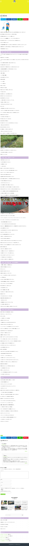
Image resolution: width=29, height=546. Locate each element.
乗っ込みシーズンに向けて (4, 534)
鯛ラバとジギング (3, 537)
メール (2, 482)
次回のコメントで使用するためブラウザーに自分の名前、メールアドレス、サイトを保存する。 (13, 488)
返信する (26, 451)
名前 (1, 479)
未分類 (2, 435)
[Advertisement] (14, 8)
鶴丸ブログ (14, 544)
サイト (1, 485)
